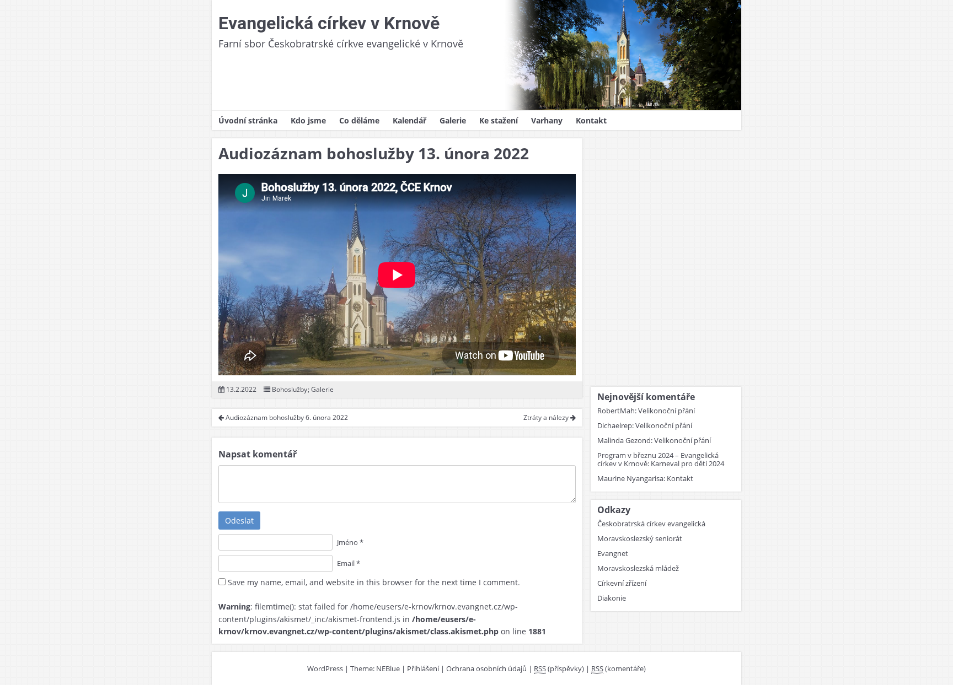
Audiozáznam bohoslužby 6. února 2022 (286, 417)
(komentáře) (618, 668)
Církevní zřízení (621, 583)
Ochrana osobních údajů (486, 668)
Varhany (547, 120)
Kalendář (409, 120)
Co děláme (359, 120)
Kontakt (591, 120)
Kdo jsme (308, 120)
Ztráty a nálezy (546, 417)
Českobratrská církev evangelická (651, 523)
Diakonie (611, 598)
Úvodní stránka (247, 120)
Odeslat (239, 520)
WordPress (325, 668)
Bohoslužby (289, 389)
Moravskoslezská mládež (638, 568)
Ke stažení (498, 120)
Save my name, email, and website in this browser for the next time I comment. (374, 582)
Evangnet (612, 553)
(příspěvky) (559, 668)
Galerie (453, 120)
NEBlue (388, 668)
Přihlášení (423, 668)
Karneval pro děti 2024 (687, 463)
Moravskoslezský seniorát (639, 538)
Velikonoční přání (666, 411)
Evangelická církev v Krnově (329, 23)
